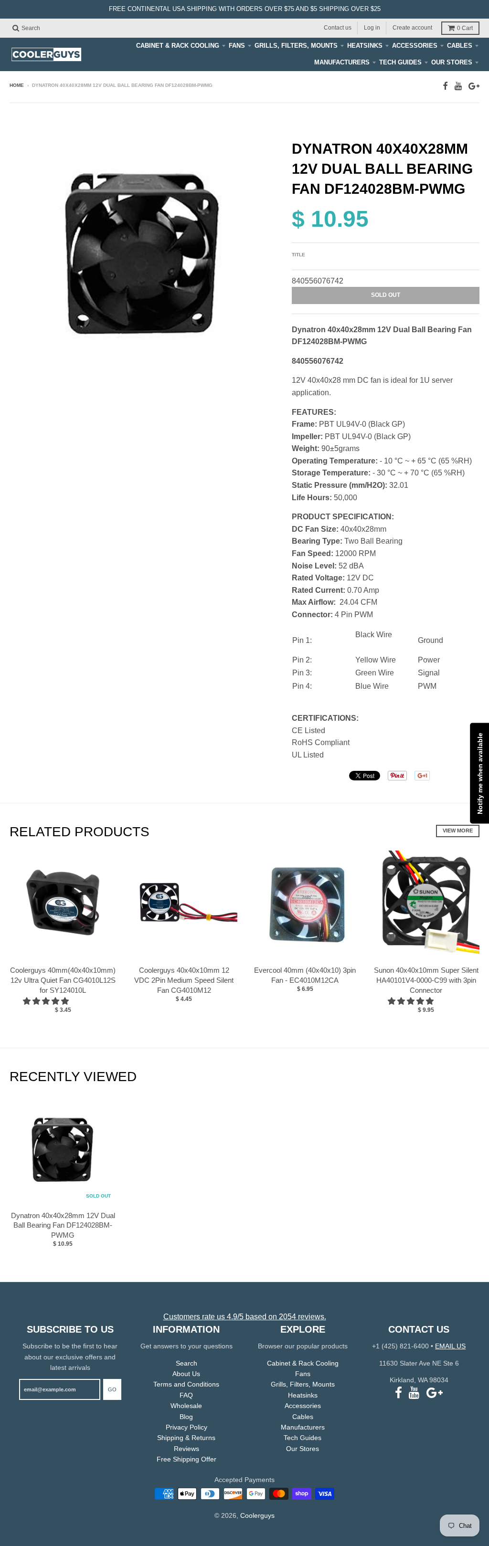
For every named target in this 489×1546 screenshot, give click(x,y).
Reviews (186, 1448)
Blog (186, 1416)
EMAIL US (450, 1346)
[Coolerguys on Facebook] (445, 86)
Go (112, 1389)
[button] (47, 1001)
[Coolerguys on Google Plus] (473, 86)
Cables (459, 45)
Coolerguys (257, 1515)
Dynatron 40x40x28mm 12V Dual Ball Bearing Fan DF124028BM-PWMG (63, 1225)
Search (186, 1363)
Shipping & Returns (186, 1437)
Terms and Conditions (186, 1384)
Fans (237, 45)
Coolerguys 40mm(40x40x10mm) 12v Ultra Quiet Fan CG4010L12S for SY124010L (63, 980)
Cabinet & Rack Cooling (177, 45)
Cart (465, 28)
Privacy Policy (186, 1427)
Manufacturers (342, 62)
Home (17, 85)
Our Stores (451, 62)
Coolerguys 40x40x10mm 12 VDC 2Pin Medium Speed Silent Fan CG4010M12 (184, 980)
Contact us (337, 27)
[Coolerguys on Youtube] (458, 86)
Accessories (414, 45)
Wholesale (186, 1405)
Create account (412, 27)
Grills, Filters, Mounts (296, 45)
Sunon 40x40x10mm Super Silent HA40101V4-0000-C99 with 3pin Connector (426, 980)
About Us (186, 1374)
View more (458, 830)
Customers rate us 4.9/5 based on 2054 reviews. (244, 1317)
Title (298, 254)
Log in (372, 27)
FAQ (186, 1395)
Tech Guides (400, 62)
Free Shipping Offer (186, 1459)
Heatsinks (365, 45)
